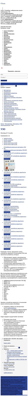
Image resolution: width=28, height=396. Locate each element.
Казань (6, 32)
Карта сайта (7, 343)
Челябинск (7, 54)
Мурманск (7, 50)
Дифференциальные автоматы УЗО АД (15, 150)
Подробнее (7, 151)
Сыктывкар (7, 57)
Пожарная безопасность (11, 105)
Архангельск (7, 51)
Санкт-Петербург (9, 31)
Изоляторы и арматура (10, 93)
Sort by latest (7, 141)
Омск (5, 60)
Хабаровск (7, 63)
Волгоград (7, 38)
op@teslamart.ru (9, 13)
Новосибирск (8, 56)
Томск (5, 62)
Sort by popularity (8, 140)
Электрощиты (8, 121)
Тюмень (6, 59)
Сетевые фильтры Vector (11, 108)
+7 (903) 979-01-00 (10, 18)
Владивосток (7, 65)
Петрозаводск (8, 47)
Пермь (6, 48)
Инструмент (7, 94)
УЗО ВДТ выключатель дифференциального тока (11, 209)
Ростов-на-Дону (8, 39)
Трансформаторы (9, 112)
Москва (6, 35)
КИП (5, 99)
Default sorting (8, 138)
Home (2, 124)
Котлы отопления (9, 102)
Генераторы (7, 91)
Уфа (5, 45)
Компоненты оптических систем (13, 100)
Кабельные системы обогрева (13, 97)
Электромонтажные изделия (12, 118)
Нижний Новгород (9, 34)
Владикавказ (7, 42)
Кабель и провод (9, 96)
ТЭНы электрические (10, 113)
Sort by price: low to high (10, 143)
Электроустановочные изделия (13, 119)
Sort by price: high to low (10, 144)
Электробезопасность (10, 115)
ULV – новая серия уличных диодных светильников (15, 351)
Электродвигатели (9, 116)
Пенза (5, 44)
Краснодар (7, 36)
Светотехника (8, 106)
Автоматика (7, 90)
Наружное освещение (10, 103)
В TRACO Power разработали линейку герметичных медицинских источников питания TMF (17, 356)
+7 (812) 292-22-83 (17, 15)
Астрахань (7, 41)
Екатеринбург (8, 53)
